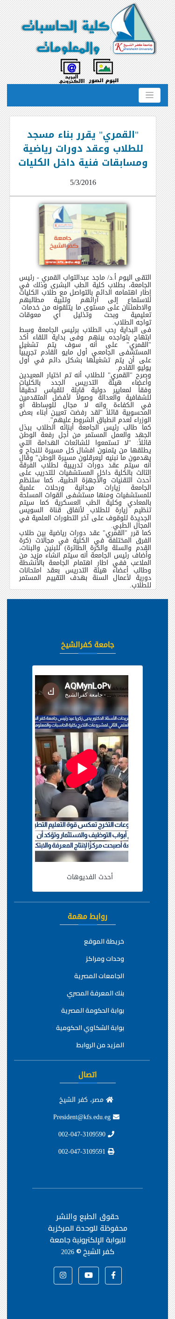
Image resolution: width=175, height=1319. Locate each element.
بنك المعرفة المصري (95, 993)
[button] (113, 1275)
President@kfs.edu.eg (83, 1117)
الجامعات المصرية (99, 976)
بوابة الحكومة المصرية (92, 1010)
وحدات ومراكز (105, 958)
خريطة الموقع (104, 941)
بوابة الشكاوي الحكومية (90, 1028)
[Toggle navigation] (150, 95)
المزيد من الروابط (100, 1045)
